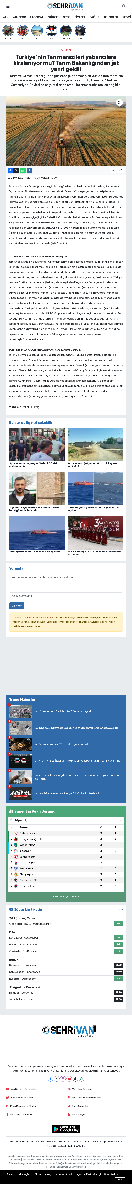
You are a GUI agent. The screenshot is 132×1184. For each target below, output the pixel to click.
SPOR (67, 17)
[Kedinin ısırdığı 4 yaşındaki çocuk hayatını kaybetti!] (95, 444)
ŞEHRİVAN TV (76, 1145)
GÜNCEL (53, 17)
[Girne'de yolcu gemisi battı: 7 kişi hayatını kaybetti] (95, 488)
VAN (5, 17)
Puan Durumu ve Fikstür (23, 1106)
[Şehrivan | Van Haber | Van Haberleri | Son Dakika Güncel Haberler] (66, 6)
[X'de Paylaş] (16, 170)
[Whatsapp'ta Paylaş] (23, 170)
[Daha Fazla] (29, 170)
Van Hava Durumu (82, 1089)
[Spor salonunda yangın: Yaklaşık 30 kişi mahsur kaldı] (37, 444)
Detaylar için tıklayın (66, 896)
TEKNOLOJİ (111, 17)
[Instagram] (63, 1079)
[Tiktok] (75, 1079)
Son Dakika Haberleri (21, 1114)
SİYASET (80, 17)
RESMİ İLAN (115, 1141)
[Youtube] (69, 1079)
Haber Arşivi (78, 1114)
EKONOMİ (37, 17)
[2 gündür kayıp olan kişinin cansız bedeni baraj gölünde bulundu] (37, 488)
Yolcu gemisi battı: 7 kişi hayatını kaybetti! (34, 552)
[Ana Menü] (8, 6)
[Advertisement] (66, 667)
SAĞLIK (94, 17)
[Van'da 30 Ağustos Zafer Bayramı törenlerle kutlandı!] (95, 533)
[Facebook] (50, 1079)
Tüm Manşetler (80, 1106)
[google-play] (66, 1129)
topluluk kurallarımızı (40, 617)
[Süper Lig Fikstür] (121, 909)
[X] (57, 1079)
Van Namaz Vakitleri (22, 1097)
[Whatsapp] (81, 1079)
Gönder (17, 605)
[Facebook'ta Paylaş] (10, 170)
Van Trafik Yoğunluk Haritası (87, 1097)
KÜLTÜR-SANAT (56, 1145)
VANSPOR (19, 17)
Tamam (120, 1180)
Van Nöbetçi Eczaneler (23, 1089)
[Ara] (124, 6)
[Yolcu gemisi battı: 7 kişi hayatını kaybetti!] (37, 533)
